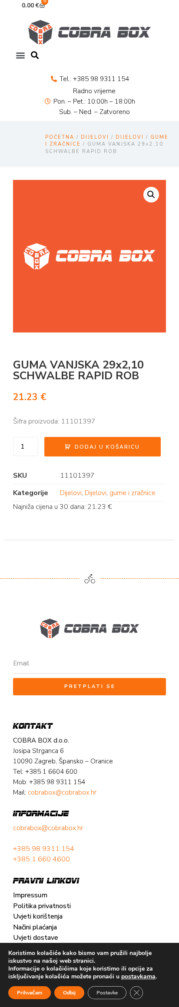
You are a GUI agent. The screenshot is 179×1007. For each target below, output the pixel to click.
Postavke (107, 992)
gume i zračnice (132, 493)
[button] (20, 55)
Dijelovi (95, 137)
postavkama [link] (138, 976)
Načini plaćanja (35, 927)
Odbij (69, 992)
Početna (59, 137)
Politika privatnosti (42, 906)
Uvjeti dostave (35, 937)
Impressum (30, 895)
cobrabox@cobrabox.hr (48, 828)
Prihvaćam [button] (29, 992)
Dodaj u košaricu (107, 446)
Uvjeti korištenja (38, 916)
